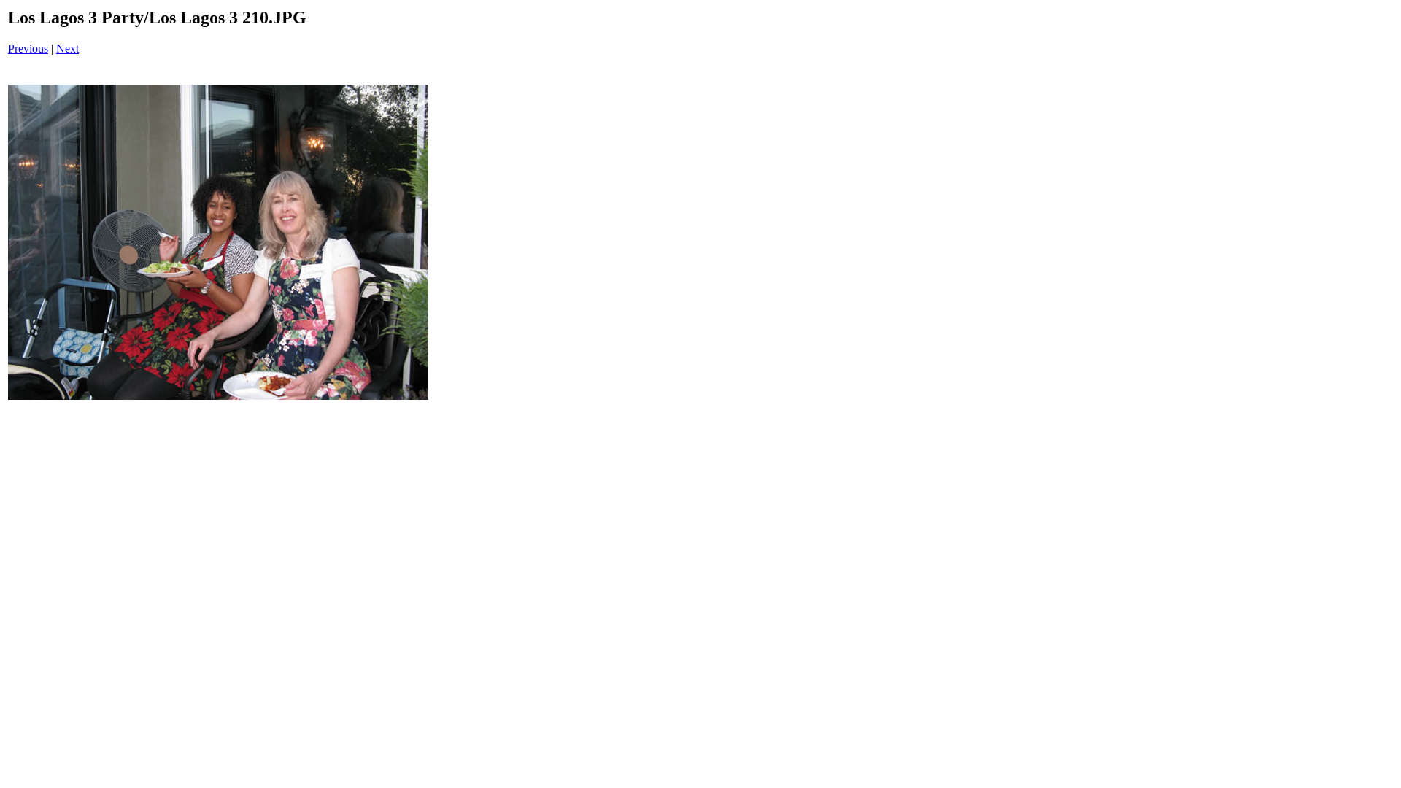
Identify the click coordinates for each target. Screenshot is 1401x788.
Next (67, 48)
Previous (28, 48)
